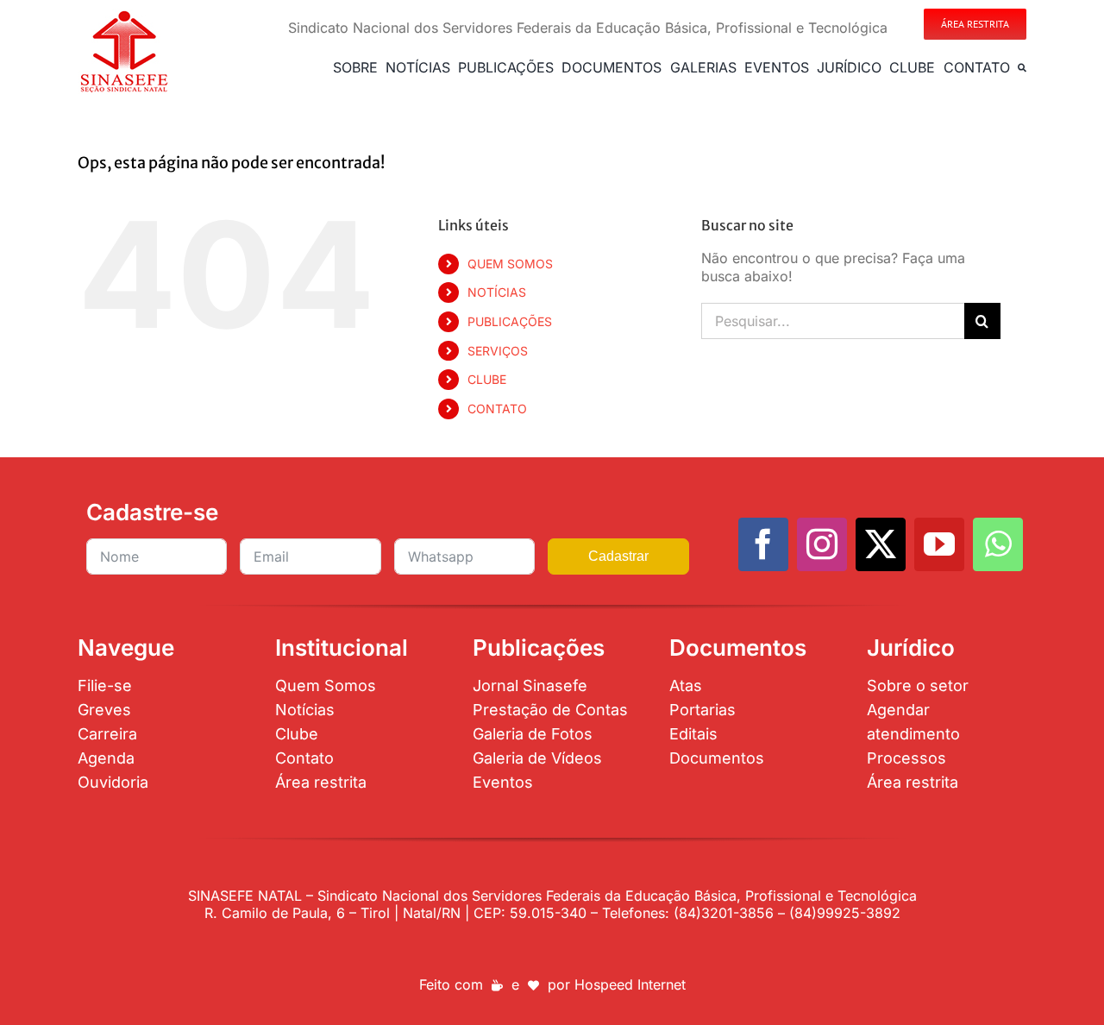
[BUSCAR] (1022, 67)
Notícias (305, 710)
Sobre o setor (918, 685)
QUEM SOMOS (510, 263)
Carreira (107, 734)
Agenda (106, 758)
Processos (906, 758)
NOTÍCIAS (496, 292)
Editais (693, 734)
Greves (104, 710)
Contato (304, 758)
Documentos (716, 758)
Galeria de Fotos (533, 734)
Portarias (702, 710)
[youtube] (939, 544)
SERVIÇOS (497, 350)
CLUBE (486, 379)
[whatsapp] (998, 544)
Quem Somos (325, 685)
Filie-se (105, 685)
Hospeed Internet (630, 984)
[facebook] (763, 544)
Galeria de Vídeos (537, 758)
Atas (685, 685)
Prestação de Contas (550, 710)
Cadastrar (618, 556)
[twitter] (881, 544)
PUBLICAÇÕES (509, 321)
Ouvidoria (113, 782)
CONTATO (497, 408)
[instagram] (822, 544)
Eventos (503, 782)
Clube (296, 734)
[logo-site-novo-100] (124, 15)
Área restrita (321, 782)
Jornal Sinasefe (530, 685)
